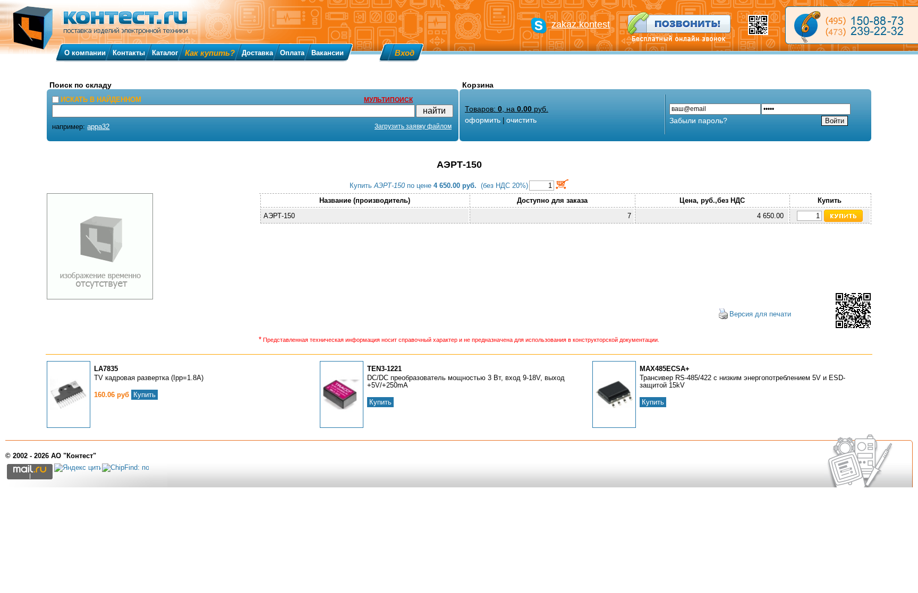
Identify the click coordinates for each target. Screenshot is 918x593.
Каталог (165, 53)
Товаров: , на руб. (506, 109)
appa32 (98, 127)
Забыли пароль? (698, 120)
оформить (482, 120)
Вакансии (327, 53)
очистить (521, 120)
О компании (85, 53)
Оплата (292, 53)
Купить (144, 395)
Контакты (129, 53)
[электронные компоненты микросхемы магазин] (851, 25)
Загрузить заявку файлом (413, 126)
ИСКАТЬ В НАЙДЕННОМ (101, 100)
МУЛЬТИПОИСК (388, 100)
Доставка (257, 53)
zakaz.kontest (580, 24)
